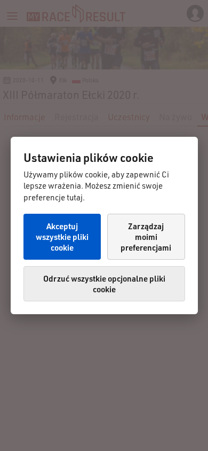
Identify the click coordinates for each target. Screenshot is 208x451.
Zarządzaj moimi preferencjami (146, 237)
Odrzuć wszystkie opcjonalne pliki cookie (104, 283)
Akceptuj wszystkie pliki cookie (62, 237)
